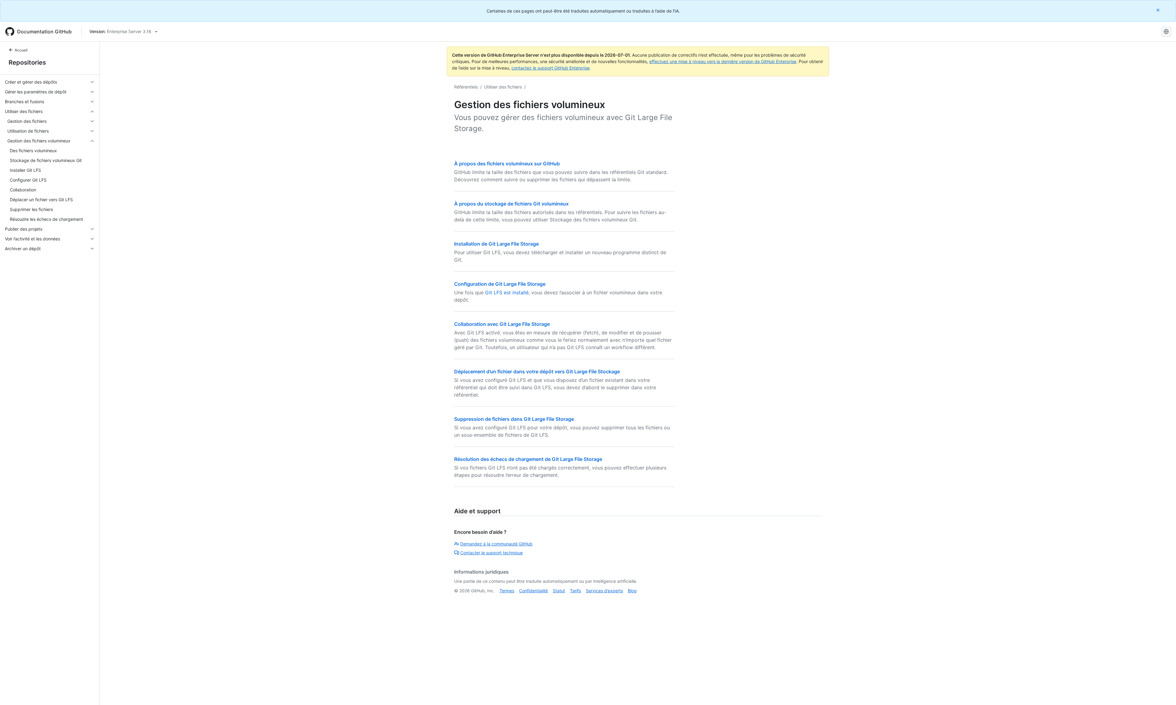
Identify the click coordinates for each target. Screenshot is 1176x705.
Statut (559, 590)
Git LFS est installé (507, 292)
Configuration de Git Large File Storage (499, 284)
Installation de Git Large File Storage (496, 244)
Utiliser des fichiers (503, 86)
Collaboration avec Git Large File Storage (502, 324)
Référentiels (466, 86)
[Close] (1158, 9)
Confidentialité (533, 590)
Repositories (27, 62)
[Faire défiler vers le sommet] (1162, 691)
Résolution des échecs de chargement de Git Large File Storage (528, 459)
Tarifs (575, 590)
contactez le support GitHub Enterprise (550, 67)
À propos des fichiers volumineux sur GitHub (507, 163)
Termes (506, 590)
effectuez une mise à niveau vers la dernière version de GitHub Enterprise (722, 61)
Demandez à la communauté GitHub (496, 543)
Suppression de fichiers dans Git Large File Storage (514, 419)
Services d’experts (604, 590)
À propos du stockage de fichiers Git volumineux (511, 204)
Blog (632, 590)
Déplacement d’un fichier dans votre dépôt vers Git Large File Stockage (537, 371)
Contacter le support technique (491, 552)
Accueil (21, 50)
